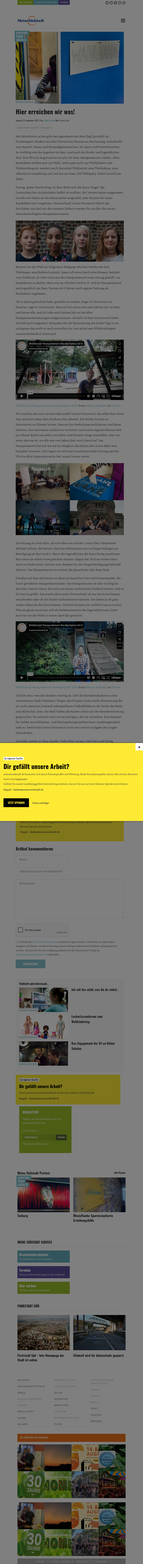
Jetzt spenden (16, 803)
